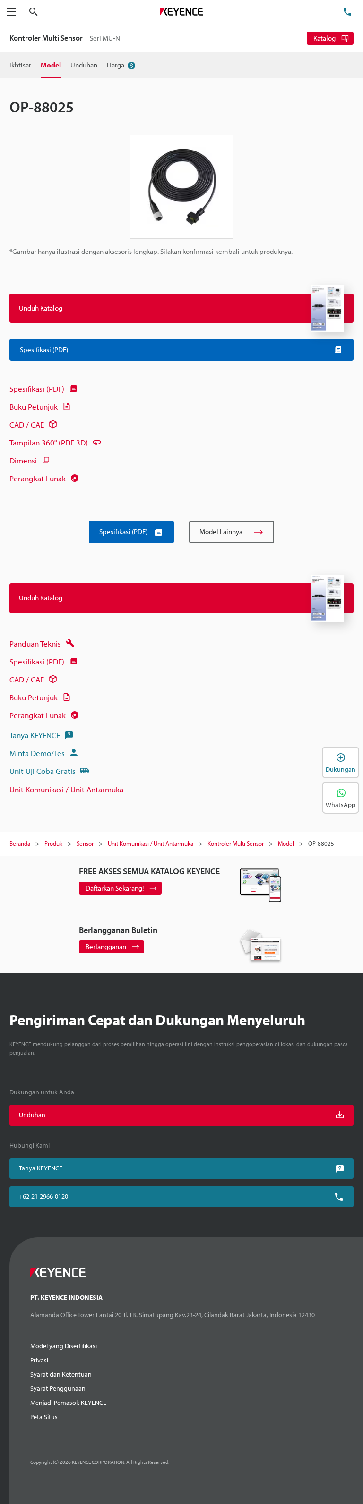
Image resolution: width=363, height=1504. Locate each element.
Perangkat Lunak (37, 478)
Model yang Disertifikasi (63, 1346)
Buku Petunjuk (33, 407)
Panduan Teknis (35, 643)
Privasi (39, 1360)
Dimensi (23, 460)
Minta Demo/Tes (37, 753)
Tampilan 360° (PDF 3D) (48, 442)
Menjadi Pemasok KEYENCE (68, 1402)
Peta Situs (44, 1416)
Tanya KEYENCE (34, 735)
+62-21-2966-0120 (43, 1196)
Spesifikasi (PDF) (36, 389)
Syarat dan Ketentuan (61, 1374)
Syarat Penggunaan (58, 1388)
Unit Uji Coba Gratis (42, 771)
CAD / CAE (26, 424)
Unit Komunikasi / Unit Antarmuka (66, 789)
